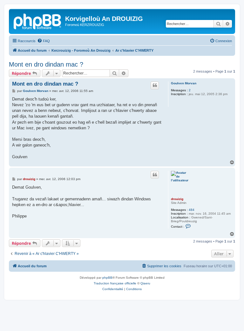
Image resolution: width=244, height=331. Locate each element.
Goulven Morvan (183, 83)
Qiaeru (145, 283)
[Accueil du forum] (37, 20)
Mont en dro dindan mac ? (46, 64)
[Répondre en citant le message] (155, 85)
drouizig (177, 199)
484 (191, 209)
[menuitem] (43, 41)
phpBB (107, 277)
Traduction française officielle (115, 283)
